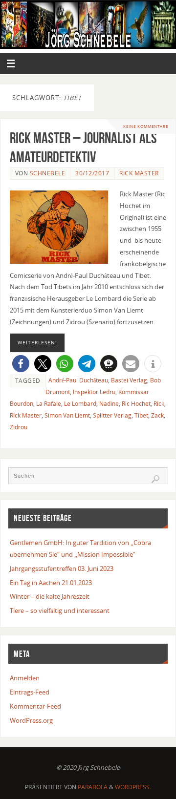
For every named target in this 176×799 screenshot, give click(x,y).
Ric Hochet (136, 404)
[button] (20, 363)
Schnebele (48, 173)
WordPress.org (31, 720)
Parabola (93, 787)
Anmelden (25, 678)
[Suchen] (155, 479)
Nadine (109, 404)
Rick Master (139, 173)
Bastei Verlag (129, 380)
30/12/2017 (92, 173)
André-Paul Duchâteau (78, 380)
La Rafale (48, 404)
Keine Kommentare (145, 126)
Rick (159, 404)
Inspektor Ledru (94, 392)
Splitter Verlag (112, 415)
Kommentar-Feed (35, 706)
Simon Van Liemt (67, 415)
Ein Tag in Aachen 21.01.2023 (51, 583)
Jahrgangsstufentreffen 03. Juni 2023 (61, 569)
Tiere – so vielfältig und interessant (60, 611)
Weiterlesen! (37, 342)
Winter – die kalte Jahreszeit (49, 596)
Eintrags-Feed (29, 692)
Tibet (141, 415)
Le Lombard (80, 404)
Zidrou (18, 427)
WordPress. (133, 787)
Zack (157, 415)
